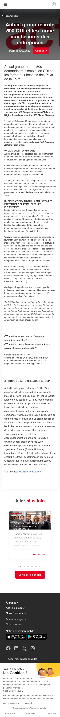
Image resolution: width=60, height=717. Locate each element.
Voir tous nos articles (30, 574)
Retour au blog (11, 15)
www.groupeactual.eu (30, 471)
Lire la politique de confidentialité (17, 703)
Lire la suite (40, 554)
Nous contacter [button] (13, 624)
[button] (20, 566)
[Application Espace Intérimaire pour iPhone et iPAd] (16, 636)
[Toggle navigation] (5, 4)
